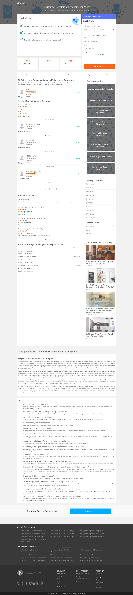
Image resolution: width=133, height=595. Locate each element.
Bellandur (89, 199)
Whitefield (89, 191)
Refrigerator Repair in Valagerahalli (92, 531)
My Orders (99, 573)
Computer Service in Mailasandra (61, 561)
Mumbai (89, 234)
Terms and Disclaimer (82, 579)
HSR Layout (90, 188)
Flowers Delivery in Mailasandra (61, 558)
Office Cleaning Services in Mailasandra (29, 551)
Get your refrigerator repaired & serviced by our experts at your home (47, 26)
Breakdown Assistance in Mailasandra (33, 558)
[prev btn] (38, 189)
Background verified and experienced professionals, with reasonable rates (49, 33)
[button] (99, 16)
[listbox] (99, 26)
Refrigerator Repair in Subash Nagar (32, 537)
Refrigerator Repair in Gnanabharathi (33, 534)
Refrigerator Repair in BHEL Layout (62, 534)
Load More (50, 119)
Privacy (78, 576)
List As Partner (61, 586)
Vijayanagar (90, 210)
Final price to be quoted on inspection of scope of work (42, 40)
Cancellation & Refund (82, 573)
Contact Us (60, 581)
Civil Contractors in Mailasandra (91, 550)
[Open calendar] (94, 28)
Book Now (98, 67)
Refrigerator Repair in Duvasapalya (62, 531)
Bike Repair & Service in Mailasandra (33, 561)
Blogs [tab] (69, 75)
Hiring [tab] (88, 75)
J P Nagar (89, 206)
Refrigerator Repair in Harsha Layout (33, 531)
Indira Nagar (90, 218)
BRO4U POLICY (82, 571)
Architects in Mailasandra (29, 555)
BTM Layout (90, 214)
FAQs (77, 581)
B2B (58, 584)
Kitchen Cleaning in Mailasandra (91, 561)
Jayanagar (89, 203)
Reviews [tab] (50, 75)
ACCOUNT (100, 571)
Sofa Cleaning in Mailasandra (90, 555)
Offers (58, 579)
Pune (88, 230)
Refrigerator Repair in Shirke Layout (92, 534)
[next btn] (60, 189)
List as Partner (90, 511)
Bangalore (99, 580)
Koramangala (90, 184)
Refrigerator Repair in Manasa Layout (62, 537)
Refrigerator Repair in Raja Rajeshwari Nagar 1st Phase (33, 540)
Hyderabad (90, 226)
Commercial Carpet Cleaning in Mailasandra (60, 551)
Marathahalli (90, 195)
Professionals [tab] (28, 75)
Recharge (59, 576)
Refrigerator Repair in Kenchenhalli (92, 537)
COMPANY (61, 571)
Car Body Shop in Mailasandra (90, 558)
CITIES (98, 577)
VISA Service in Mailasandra (59, 555)
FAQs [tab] (107, 75)
